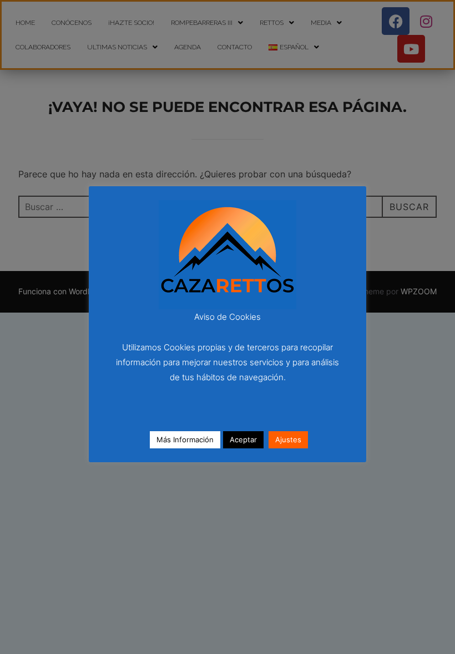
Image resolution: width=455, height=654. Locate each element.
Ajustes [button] (288, 439)
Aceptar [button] (243, 439)
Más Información (185, 439)
